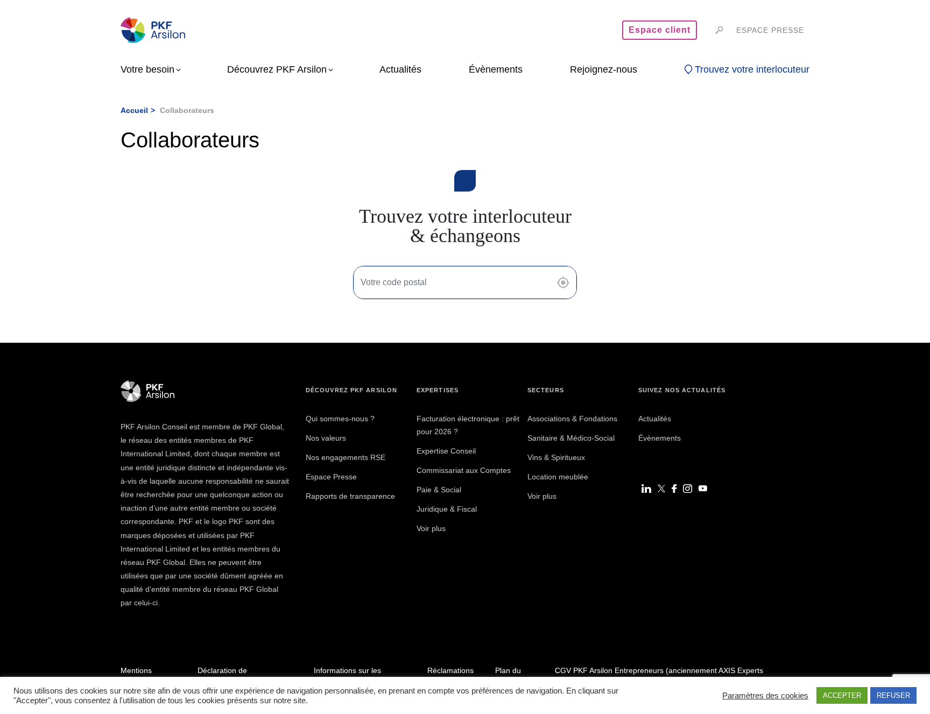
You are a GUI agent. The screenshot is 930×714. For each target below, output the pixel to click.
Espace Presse (331, 476)
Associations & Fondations (572, 418)
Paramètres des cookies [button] (765, 695)
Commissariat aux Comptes (464, 470)
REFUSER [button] (893, 695)
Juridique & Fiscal (447, 509)
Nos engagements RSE (345, 457)
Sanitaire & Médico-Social (571, 438)
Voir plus (431, 528)
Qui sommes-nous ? (340, 418)
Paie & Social (439, 489)
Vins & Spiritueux (556, 457)
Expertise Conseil (446, 451)
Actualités (654, 418)
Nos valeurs (326, 438)
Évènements (659, 438)
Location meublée (557, 476)
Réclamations (450, 670)
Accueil (134, 110)
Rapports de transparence (350, 496)
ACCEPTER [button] (842, 695)
